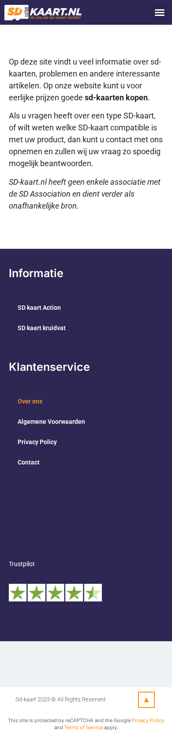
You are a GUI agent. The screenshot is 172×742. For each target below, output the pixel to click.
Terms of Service (83, 727)
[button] (160, 12)
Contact (29, 462)
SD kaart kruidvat (42, 327)
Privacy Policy (37, 441)
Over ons (30, 401)
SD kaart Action (39, 307)
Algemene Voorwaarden (51, 421)
